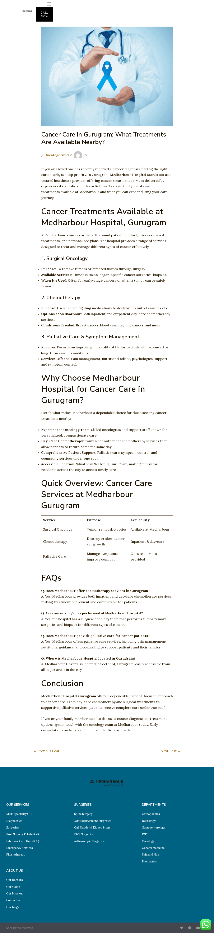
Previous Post (46, 751)
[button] (49, 3)
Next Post (171, 751)
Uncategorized (56, 155)
